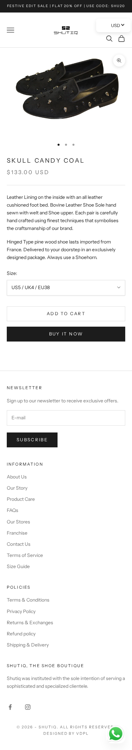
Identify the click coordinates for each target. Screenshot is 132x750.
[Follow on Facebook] (10, 707)
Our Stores (18, 522)
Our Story (17, 488)
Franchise (17, 533)
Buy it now (66, 333)
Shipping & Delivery (28, 645)
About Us (17, 477)
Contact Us (18, 544)
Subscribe (32, 439)
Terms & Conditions (28, 600)
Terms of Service (25, 555)
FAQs (12, 510)
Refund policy (21, 634)
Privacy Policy (21, 611)
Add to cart (66, 313)
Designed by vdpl (66, 733)
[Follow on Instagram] (27, 707)
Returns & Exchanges (30, 622)
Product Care (21, 499)
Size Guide (18, 566)
